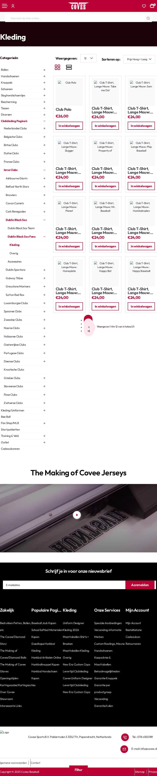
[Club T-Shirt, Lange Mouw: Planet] (69, 212)
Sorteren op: (111, 59)
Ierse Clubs (37, 29)
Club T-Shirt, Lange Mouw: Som (139, 110)
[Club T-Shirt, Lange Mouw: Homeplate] (69, 272)
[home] (1, 29)
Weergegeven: (66, 58)
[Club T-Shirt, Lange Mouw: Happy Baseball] (141, 272)
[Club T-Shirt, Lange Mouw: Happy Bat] (105, 272)
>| (89, 330)
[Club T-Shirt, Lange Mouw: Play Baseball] (141, 152)
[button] (69, 126)
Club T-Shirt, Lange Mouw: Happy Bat (103, 291)
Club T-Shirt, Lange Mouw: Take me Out (103, 110)
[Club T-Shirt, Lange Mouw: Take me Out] (105, 92)
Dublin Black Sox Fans (78, 29)
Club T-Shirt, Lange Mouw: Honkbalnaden (140, 231)
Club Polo (63, 109)
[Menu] (5, 6)
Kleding (97, 29)
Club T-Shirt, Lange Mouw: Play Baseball (139, 171)
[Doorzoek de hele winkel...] (148, 18)
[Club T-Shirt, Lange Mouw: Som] (141, 92)
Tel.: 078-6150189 (142, 737)
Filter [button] (79, 770)
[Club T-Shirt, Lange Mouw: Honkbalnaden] (141, 212)
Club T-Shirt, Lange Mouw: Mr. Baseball (103, 231)
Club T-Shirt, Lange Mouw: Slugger (67, 171)
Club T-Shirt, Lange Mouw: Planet (67, 231)
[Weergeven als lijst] (69, 67)
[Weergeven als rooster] (57, 67)
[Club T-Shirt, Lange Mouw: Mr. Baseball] (105, 212)
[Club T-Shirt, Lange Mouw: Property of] (105, 152)
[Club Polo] (69, 92)
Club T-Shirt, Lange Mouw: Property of (103, 171)
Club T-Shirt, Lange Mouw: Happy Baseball (141, 291)
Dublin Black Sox (55, 29)
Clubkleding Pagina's (17, 29)
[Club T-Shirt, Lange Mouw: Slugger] (69, 152)
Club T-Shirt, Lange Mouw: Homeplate (67, 291)
